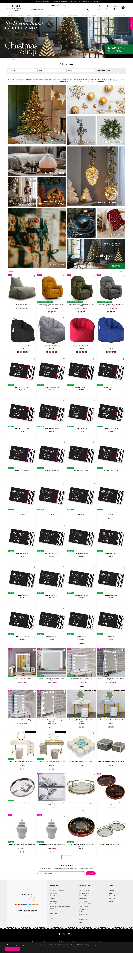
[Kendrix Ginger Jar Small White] (20, 852)
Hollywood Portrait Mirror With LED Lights (22, 720)
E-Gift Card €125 (81, 387)
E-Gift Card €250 (111, 429)
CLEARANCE (11, 15)
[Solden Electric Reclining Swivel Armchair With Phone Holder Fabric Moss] (52, 311)
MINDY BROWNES (120, 15)
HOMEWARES (39, 15)
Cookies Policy (83, 914)
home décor (101, 81)
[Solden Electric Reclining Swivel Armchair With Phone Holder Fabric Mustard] (49, 311)
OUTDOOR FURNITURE (25, 15)
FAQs (80, 922)
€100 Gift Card (111, 512)
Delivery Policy (83, 896)
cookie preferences (96, 945)
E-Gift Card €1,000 (22, 387)
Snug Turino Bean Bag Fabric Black (22, 346)
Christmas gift (63, 81)
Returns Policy (83, 898)
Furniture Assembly (84, 909)
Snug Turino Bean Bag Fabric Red (81, 346)
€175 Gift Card (81, 553)
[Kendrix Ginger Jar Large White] (23, 852)
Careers (52, 911)
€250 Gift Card (51, 595)
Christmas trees (82, 79)
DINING (94, 15)
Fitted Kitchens (53, 913)
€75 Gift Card (111, 637)
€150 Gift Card (51, 553)
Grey (88, 729)
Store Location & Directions (57, 890)
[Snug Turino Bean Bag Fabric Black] (18, 351)
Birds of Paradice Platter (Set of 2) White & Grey (51, 803)
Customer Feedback (84, 919)
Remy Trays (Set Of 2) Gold (111, 844)
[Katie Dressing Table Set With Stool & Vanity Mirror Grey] (83, 727)
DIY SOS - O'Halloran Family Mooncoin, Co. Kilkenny (60, 907)
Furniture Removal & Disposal (87, 904)
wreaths (89, 79)
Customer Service (83, 912)
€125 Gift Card (22, 553)
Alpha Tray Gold (22, 803)
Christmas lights (100, 79)
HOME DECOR (51, 15)
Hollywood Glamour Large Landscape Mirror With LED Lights (52, 679)
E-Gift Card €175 (22, 429)
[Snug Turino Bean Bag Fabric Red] (23, 351)
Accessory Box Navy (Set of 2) (111, 761)
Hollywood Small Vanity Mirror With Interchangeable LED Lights (51, 720)
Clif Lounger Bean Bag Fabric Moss (22, 304)
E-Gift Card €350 (52, 470)
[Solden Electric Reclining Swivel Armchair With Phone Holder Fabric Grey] (54, 311)
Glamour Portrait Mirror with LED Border (22, 678)
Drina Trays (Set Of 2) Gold (81, 803)
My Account (82, 888)
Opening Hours (54, 893)
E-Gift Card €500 (22, 512)
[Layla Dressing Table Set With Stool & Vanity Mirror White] (20, 769)
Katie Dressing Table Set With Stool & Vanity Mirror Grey (111, 720)
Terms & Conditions (84, 901)
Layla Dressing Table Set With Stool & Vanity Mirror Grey (51, 761)
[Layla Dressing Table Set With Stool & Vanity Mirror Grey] (23, 769)
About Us (52, 898)
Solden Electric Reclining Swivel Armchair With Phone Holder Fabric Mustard (51, 305)
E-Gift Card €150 (111, 387)
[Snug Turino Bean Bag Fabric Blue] (26, 351)
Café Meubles (53, 901)
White (74, 729)
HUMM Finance (54, 896)
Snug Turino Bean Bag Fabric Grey (51, 346)
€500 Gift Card (81, 637)
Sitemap (111, 901)
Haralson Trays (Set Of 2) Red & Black (111, 803)
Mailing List (112, 898)
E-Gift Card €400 (81, 470)
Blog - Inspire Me (54, 916)
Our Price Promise (54, 904)
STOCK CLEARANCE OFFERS (57, 888)
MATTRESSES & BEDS (72, 15)
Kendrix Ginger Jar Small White (22, 844)
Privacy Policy (83, 917)
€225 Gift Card (22, 595)
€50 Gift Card (52, 637)
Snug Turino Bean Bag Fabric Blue (111, 346)
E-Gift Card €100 (52, 387)
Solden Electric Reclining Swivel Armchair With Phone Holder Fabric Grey (111, 305)
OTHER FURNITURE (106, 15)
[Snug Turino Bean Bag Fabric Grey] (20, 351)
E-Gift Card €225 (81, 429)
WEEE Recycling (83, 906)
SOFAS (61, 15)
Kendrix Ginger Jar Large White (52, 844)
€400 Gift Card (22, 637)
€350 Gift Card (111, 595)
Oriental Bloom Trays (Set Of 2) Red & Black (81, 845)
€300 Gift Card (81, 595)
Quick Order (112, 896)
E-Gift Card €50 (111, 470)
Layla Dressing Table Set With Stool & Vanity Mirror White (22, 762)
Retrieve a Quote (113, 893)
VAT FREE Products (84, 890)
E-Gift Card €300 (22, 470)
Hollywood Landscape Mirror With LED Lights (81, 678)
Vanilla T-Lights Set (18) (81, 761)
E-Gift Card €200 (52, 429)
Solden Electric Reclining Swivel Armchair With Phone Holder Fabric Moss (81, 305)
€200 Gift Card (111, 553)
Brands (51, 918)
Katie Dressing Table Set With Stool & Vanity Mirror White (81, 720)
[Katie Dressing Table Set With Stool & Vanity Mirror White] (80, 727)
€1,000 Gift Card (81, 512)
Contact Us (112, 888)
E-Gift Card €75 (51, 512)
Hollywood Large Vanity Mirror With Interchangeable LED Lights (111, 679)
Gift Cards (111, 890)
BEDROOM (85, 15)
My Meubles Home (84, 893)
